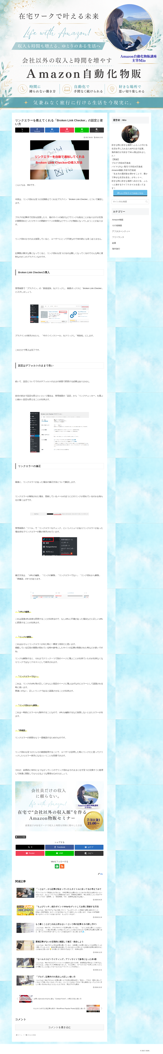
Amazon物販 (21, 837)
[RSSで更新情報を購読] (62, 866)
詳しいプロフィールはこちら (130, 193)
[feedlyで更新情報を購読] (57, 866)
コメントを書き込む (59, 1027)
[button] (97, 130)
